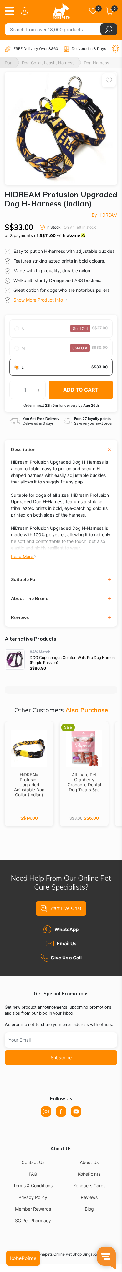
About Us (89, 1162)
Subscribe (61, 1057)
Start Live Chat (65, 908)
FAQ (33, 1174)
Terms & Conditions (33, 1185)
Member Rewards (33, 1209)
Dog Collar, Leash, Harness (48, 62)
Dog (9, 62)
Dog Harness (96, 62)
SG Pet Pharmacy (33, 1220)
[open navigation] (12, 11)
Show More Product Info (38, 299)
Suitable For (24, 579)
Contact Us (33, 1162)
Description (23, 449)
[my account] (26, 11)
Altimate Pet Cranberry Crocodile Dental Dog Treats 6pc (84, 782)
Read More (22, 556)
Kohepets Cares (89, 1185)
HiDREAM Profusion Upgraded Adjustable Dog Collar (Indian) (29, 784)
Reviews (20, 617)
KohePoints (89, 1174)
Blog (89, 1209)
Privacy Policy (32, 1197)
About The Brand (29, 598)
